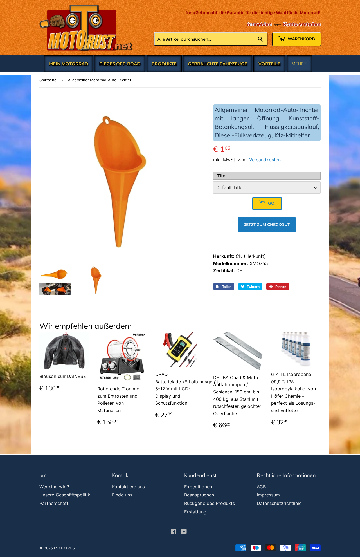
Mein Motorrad (68, 63)
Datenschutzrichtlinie (279, 503)
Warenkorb (301, 38)
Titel (221, 175)
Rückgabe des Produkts (209, 503)
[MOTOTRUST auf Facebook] (174, 532)
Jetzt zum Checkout (267, 224)
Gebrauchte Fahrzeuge (217, 63)
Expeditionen (198, 486)
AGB (261, 486)
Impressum (268, 495)
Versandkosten (265, 159)
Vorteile (269, 63)
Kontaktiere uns (128, 486)
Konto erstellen (302, 24)
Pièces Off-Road (119, 63)
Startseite (48, 80)
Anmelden (259, 24)
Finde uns (122, 495)
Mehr (298, 63)
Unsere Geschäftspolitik (64, 495)
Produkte (164, 63)
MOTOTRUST (65, 548)
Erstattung (195, 512)
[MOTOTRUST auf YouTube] (184, 532)
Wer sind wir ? (54, 486)
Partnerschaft (53, 503)
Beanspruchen (199, 495)
